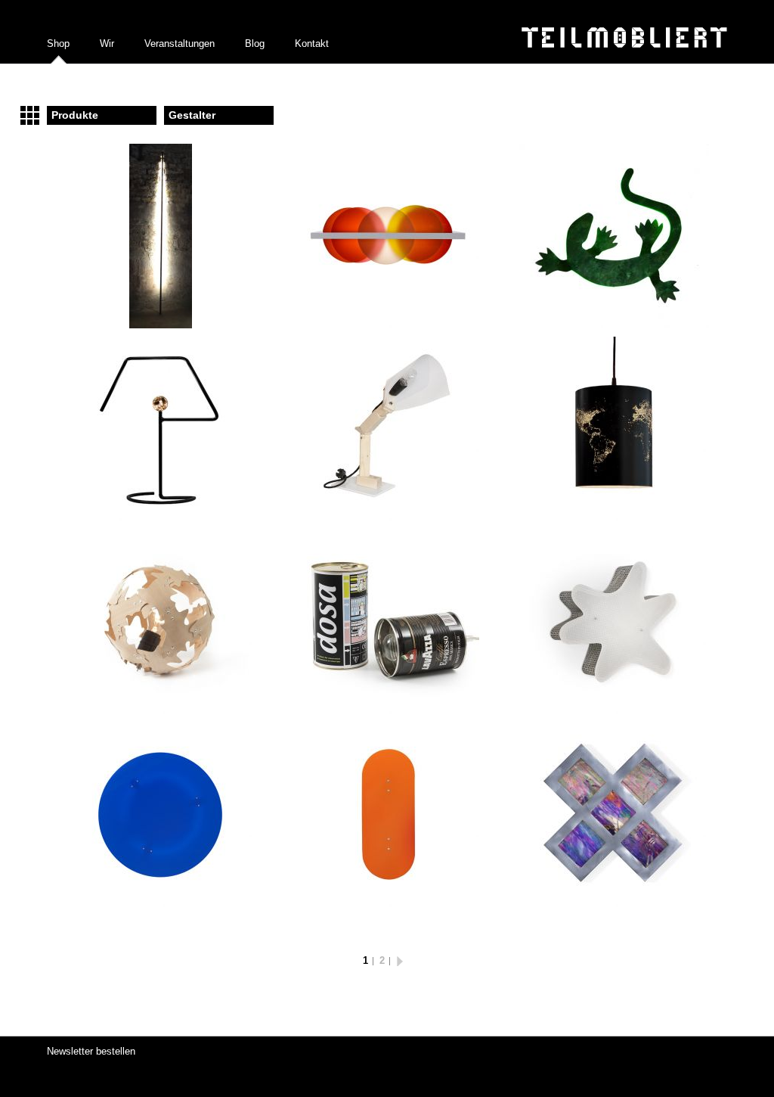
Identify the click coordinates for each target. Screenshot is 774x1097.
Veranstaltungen (179, 43)
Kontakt (312, 43)
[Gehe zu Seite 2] (404, 960)
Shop (58, 43)
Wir (107, 43)
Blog (255, 43)
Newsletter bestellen (91, 1051)
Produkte (74, 115)
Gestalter (192, 115)
